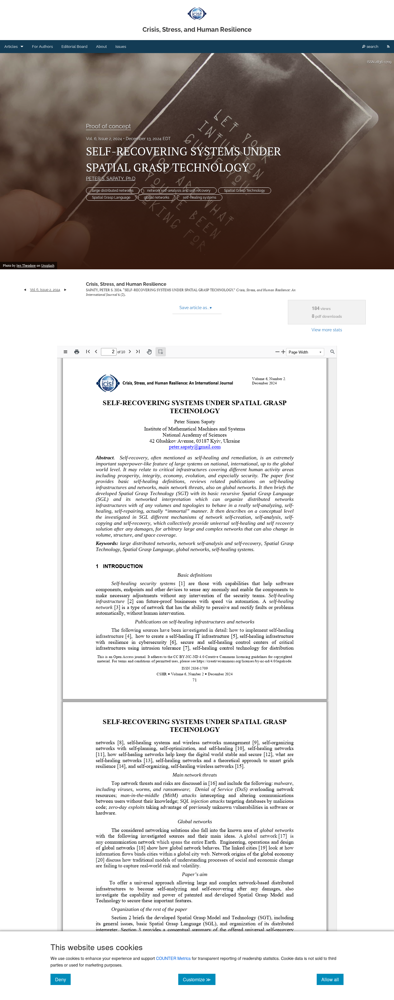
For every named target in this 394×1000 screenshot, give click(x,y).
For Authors (42, 46)
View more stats (327, 329)
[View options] (65, 351)
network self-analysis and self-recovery (179, 191)
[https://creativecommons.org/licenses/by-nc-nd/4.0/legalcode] (243, 661)
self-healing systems (199, 198)
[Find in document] (332, 351)
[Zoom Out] (277, 351)
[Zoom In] (283, 351)
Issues (120, 46)
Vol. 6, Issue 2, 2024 (104, 138)
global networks (156, 198)
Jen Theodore (26, 266)
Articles (11, 46)
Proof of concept (108, 126)
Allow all (332, 979)
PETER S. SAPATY (110, 178)
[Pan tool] (149, 351)
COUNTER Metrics (173, 958)
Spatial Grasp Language (111, 198)
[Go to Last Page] (137, 351)
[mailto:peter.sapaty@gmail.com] (195, 446)
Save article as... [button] (195, 307)
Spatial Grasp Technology (244, 191)
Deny (63, 979)
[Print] (77, 351)
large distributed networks (113, 191)
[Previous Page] (96, 351)
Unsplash (47, 266)
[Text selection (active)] (160, 351)
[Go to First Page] (88, 351)
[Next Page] (129, 351)
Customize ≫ (199, 979)
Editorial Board (74, 46)
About (101, 46)
